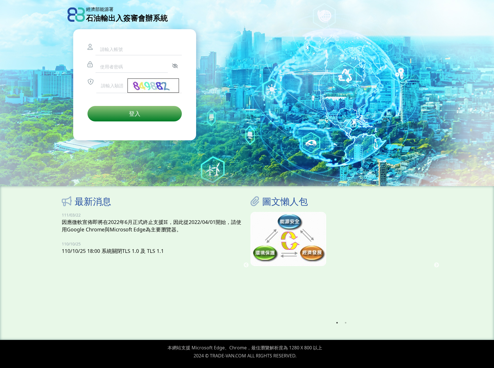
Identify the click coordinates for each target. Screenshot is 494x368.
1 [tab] (337, 323)
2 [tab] (345, 323)
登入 (134, 113)
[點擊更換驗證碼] (153, 85)
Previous (246, 265)
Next (436, 265)
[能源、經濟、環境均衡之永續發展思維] (341, 239)
